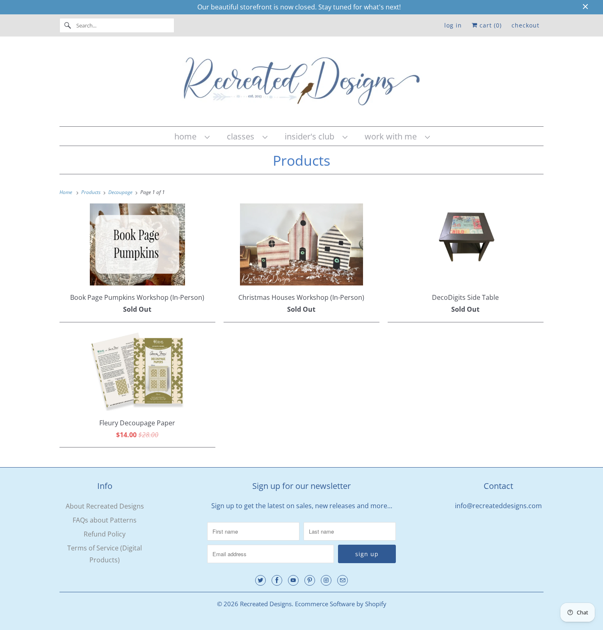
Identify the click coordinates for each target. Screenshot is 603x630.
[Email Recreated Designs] (342, 580)
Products (301, 160)
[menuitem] (191, 136)
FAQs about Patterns (105, 520)
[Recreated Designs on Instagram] (326, 580)
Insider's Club (311, 136)
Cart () (489, 25)
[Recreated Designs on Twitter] (260, 580)
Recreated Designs (266, 604)
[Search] (67, 25)
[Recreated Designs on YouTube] (293, 580)
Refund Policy (105, 534)
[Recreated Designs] (301, 83)
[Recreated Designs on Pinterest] (309, 580)
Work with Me (393, 136)
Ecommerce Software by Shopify (340, 604)
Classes (242, 136)
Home (187, 136)
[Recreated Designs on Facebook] (277, 580)
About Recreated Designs (105, 506)
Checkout (525, 25)
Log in (453, 25)
